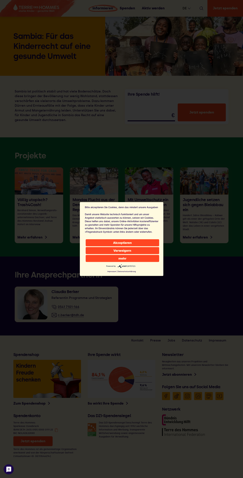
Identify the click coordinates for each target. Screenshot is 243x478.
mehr (122, 258)
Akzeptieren (122, 243)
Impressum (111, 271)
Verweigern (122, 250)
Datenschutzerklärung (127, 271)
